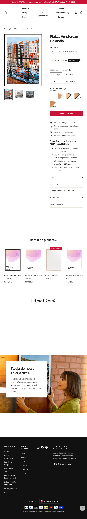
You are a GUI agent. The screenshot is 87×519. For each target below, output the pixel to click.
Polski (31, 501)
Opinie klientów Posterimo (10, 483)
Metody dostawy (10, 488)
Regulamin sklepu (8, 463)
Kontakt (61, 17)
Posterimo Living (62, 12)
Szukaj (6, 451)
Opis (52, 177)
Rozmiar (59, 70)
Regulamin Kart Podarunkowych (10, 476)
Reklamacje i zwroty (9, 470)
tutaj (61, 170)
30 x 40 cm (55, 74)
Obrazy (24, 12)
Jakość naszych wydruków (63, 191)
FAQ (5, 492)
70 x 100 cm (70, 81)
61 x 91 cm (55, 81)
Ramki (24, 17)
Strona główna (9, 29)
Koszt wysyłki (63, 51)
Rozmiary (54, 197)
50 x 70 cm (69, 74)
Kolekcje (62, 8)
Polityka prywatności (9, 456)
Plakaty (24, 8)
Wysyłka (54, 184)
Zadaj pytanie (56, 204)
